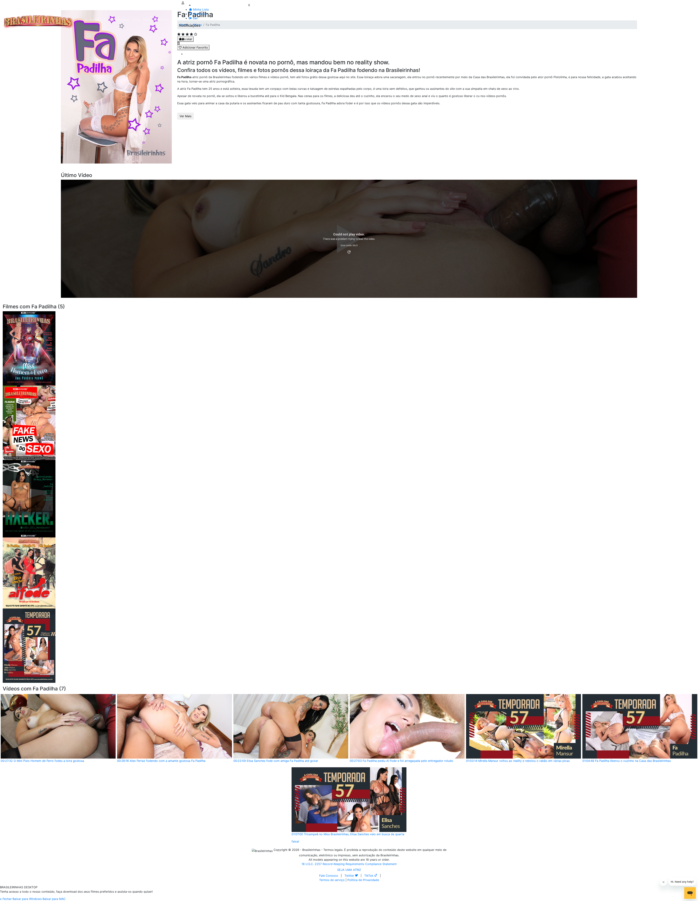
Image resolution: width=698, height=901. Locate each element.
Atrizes (94, 19)
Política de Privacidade (363, 880)
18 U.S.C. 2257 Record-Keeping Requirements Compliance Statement (349, 864)
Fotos (136, 19)
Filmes (82, 19)
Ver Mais (185, 116)
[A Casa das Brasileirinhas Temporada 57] (29, 645)
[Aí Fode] (29, 571)
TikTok (369, 875)
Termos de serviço (332, 880)
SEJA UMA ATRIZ (349, 870)
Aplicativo (162, 19)
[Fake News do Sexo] (29, 422)
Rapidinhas (122, 19)
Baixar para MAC (54, 899)
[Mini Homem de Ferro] (29, 348)
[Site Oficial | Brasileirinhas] (38, 22)
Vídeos (107, 19)
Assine (186, 33)
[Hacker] (29, 497)
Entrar (176, 19)
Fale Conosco (328, 875)
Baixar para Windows (27, 899)
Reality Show (147, 22)
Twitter (349, 875)
